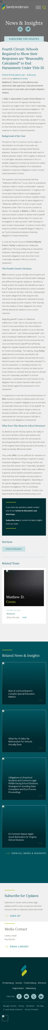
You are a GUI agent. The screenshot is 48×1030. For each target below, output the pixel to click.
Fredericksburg (30, 983)
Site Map (40, 1006)
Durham (18, 983)
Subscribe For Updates (24, 39)
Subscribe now (12, 520)
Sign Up (15, 916)
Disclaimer (30, 1006)
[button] (28, 29)
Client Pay (10, 996)
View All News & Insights (28, 853)
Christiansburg (8, 983)
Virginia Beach (18, 988)
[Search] (44, 7)
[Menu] (38, 8)
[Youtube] (26, 996)
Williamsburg (30, 988)
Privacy (21, 1006)
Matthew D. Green (20, 78)
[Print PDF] (20, 29)
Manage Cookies (9, 1006)
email (24, 617)
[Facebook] (19, 996)
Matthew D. (15, 599)
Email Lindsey (19, 946)
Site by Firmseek (31, 1009)
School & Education (14, 549)
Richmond (11, 614)
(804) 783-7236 (13, 617)
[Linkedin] (41, 996)
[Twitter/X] (33, 996)
